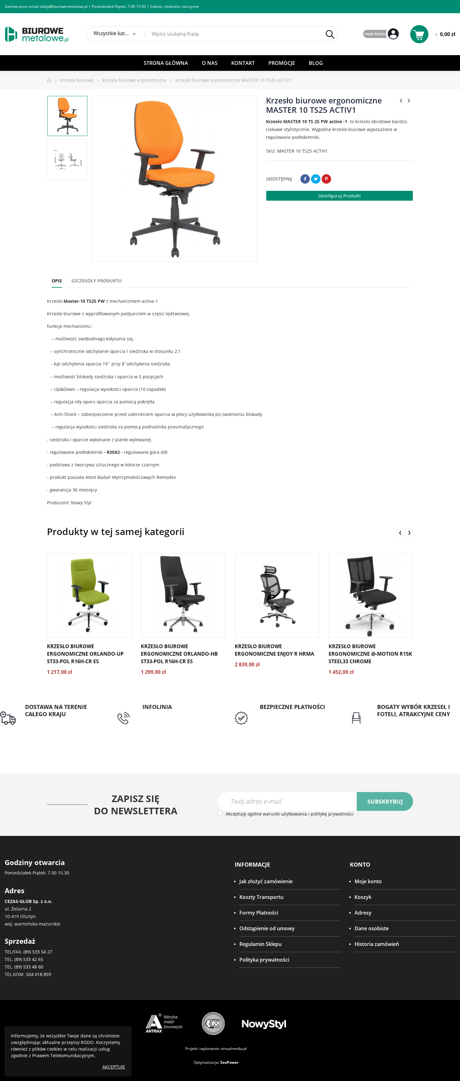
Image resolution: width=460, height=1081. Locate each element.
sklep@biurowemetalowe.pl (64, 6)
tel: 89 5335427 (159, 714)
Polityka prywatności (264, 959)
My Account (382, 34)
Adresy (363, 912)
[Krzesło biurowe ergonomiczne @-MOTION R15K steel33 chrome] (370, 595)
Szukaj (330, 34)
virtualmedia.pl (234, 1048)
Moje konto (368, 881)
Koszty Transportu (261, 897)
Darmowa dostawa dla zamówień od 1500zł (51, 725)
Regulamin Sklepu (260, 944)
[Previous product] (401, 100)
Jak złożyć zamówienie (266, 881)
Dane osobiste (372, 928)
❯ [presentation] (409, 532)
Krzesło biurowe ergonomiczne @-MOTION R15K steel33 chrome (370, 654)
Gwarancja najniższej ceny (407, 721)
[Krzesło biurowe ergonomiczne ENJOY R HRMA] (277, 595)
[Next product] (409, 100)
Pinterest (326, 179)
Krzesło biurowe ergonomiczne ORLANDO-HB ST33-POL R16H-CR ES (179, 654)
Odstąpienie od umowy (267, 928)
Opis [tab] (57, 281)
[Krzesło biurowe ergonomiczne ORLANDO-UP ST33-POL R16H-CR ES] (89, 595)
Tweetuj (315, 179)
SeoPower (229, 1062)
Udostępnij (305, 179)
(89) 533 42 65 (28, 959)
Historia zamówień (377, 944)
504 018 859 (38, 974)
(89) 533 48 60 (28, 967)
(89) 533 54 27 (37, 952)
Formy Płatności (258, 912)
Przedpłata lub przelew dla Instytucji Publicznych (291, 718)
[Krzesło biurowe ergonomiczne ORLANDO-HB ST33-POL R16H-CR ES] (183, 595)
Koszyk (363, 897)
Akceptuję (113, 1067)
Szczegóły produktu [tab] (96, 281)
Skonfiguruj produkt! (339, 196)
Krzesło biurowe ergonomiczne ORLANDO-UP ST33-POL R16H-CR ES (85, 654)
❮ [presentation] (400, 532)
